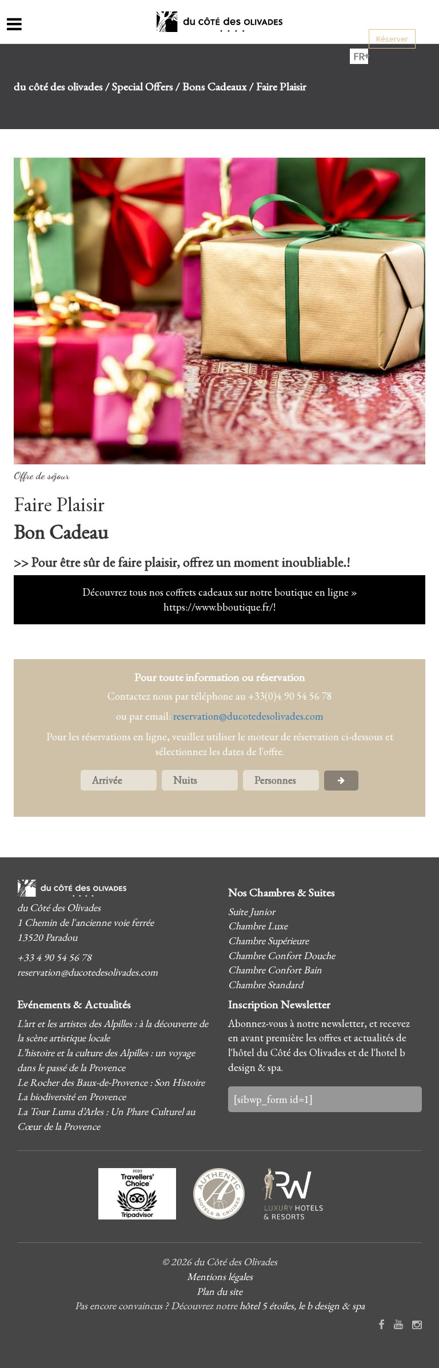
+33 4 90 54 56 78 (54, 957)
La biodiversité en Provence (71, 1096)
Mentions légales (220, 1276)
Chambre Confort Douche (281, 955)
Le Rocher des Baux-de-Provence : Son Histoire (111, 1082)
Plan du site (219, 1291)
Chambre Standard (265, 984)
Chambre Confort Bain (275, 969)
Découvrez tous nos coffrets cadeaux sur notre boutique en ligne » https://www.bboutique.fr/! (219, 599)
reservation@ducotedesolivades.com (248, 716)
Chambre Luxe (258, 925)
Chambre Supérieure (268, 940)
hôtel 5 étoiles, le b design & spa (302, 1305)
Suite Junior (251, 911)
